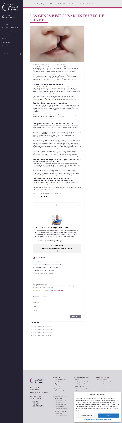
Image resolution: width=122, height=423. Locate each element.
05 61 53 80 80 (8, 18)
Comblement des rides (103, 388)
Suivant (79, 205)
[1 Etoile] (33, 290)
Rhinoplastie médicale (103, 384)
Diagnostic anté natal (61, 400)
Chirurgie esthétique (81, 377)
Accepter (108, 415)
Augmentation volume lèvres (105, 382)
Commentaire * (37, 302)
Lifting (77, 379)
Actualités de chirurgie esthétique (41, 326)
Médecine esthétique (102, 377)
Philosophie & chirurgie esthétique (60, 380)
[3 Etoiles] (36, 290)
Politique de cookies (89, 419)
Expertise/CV (57, 383)
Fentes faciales (58, 398)
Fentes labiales (59, 402)
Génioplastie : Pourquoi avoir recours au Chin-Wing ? (48, 262)
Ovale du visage (101, 389)
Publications (57, 385)
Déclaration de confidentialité (103, 419)
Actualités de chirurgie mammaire (41, 329)
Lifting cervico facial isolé (83, 382)
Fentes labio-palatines (61, 404)
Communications (59, 387)
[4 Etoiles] (38, 290)
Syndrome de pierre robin (62, 408)
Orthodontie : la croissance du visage (44, 270)
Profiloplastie (58, 413)
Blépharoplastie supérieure (83, 391)
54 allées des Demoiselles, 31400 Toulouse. (38, 388)
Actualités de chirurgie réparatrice (56, 4)
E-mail (34, 310)
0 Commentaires (60, 64)
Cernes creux (101, 386)
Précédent (36, 205)
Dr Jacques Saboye (38, 64)
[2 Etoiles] (35, 290)
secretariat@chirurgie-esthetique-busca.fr (39, 393)
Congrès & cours (58, 389)
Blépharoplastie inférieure (83, 389)
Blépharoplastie (79, 386)
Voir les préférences (86, 415)
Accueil (36, 4)
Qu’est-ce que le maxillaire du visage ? (44, 273)
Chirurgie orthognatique (62, 415)
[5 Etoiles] (39, 290)
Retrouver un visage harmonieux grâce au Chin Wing (48, 265)
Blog (42, 4)
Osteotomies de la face (60, 411)
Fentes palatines (59, 406)
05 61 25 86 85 (37, 398)
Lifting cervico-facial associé (84, 384)
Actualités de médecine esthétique (41, 335)
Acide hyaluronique (102, 379)
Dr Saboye (56, 377)
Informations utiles (59, 391)
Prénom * (35, 306)
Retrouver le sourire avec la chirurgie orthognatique (48, 267)
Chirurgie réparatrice (60, 396)
